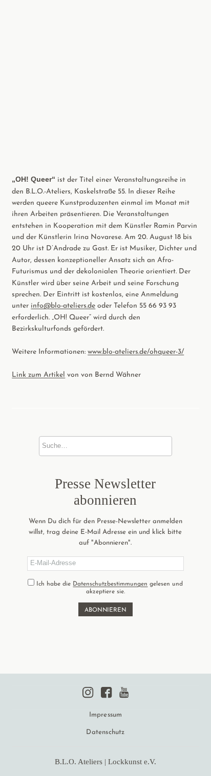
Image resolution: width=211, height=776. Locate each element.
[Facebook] (106, 692)
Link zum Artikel (38, 375)
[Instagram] (87, 692)
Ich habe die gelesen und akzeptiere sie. (108, 588)
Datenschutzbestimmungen (110, 584)
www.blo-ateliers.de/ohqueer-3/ (136, 352)
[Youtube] (124, 692)
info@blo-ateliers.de (63, 306)
